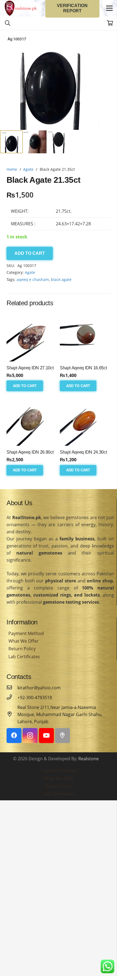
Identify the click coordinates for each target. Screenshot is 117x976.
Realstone (88, 759)
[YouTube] (46, 735)
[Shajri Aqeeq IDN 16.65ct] (85, 336)
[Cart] (110, 23)
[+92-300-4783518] (12, 697)
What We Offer (23, 641)
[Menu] (109, 8)
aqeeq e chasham (33, 279)
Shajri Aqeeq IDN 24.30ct (83, 452)
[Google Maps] (62, 735)
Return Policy (22, 649)
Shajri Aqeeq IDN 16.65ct (83, 368)
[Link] (20, 8)
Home (12, 169)
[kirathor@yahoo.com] (12, 687)
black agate (61, 279)
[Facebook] (14, 735)
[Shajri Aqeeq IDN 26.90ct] (32, 420)
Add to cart (29, 253)
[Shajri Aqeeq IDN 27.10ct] (32, 336)
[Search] (8, 23)
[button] (108, 38)
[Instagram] (30, 735)
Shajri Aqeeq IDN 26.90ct (30, 452)
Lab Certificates (24, 657)
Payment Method (26, 633)
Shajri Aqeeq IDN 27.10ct (30, 368)
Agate (28, 169)
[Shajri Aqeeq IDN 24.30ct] (85, 420)
